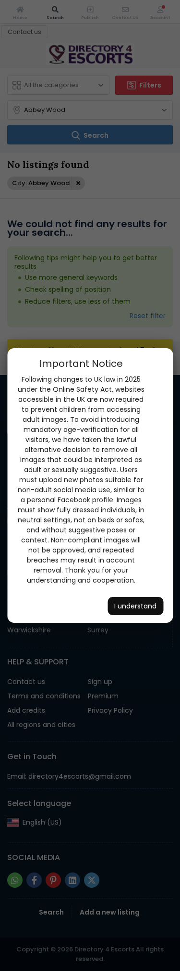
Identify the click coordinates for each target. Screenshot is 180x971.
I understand (135, 606)
